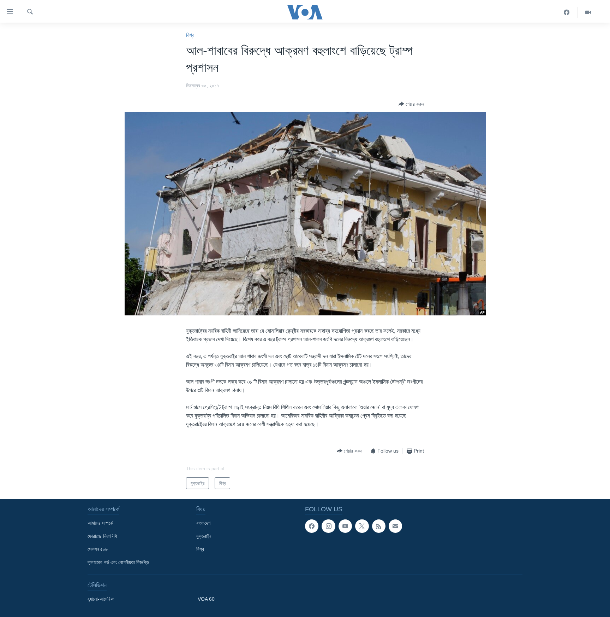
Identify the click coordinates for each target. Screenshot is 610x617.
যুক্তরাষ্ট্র (203, 536)
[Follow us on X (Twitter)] (362, 526)
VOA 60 (206, 599)
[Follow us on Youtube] (345, 526)
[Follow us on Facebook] (311, 526)
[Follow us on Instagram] (328, 526)
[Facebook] (567, 12)
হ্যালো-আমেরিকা (101, 599)
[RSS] (378, 526)
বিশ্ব (190, 35)
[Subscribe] (395, 526)
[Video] (588, 12)
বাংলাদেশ (203, 523)
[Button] (411, 104)
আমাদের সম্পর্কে (100, 523)
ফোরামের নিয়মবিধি (102, 536)
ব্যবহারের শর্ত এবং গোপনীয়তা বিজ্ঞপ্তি (118, 562)
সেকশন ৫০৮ (98, 549)
